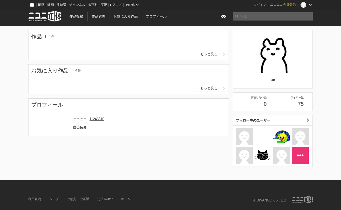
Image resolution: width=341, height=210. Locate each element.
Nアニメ (116, 4)
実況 (104, 4)
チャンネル (77, 4)
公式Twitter (105, 199)
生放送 (61, 4)
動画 (41, 4)
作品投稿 (76, 16)
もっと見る (209, 54)
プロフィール (156, 16)
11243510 (97, 119)
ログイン (259, 4)
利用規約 (34, 199)
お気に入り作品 (125, 16)
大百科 (93, 4)
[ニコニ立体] (302, 199)
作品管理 (98, 16)
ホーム (125, 199)
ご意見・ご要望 (78, 199)
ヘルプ (54, 199)
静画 (50, 4)
